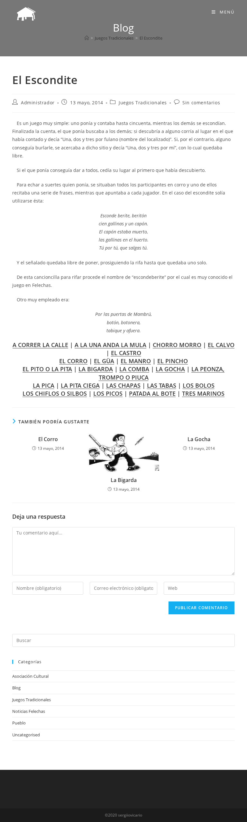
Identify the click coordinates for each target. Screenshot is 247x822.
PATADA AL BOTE (152, 393)
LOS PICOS (108, 393)
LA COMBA (134, 369)
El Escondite (151, 38)
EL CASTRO (126, 353)
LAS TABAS (161, 385)
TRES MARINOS (203, 393)
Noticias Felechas (28, 711)
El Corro (48, 439)
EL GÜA (104, 361)
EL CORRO (73, 361)
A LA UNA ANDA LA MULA (110, 345)
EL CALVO (221, 345)
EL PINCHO (172, 361)
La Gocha (199, 439)
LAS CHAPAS (123, 385)
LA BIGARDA (95, 369)
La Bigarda (124, 480)
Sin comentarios (201, 102)
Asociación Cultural (30, 676)
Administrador (38, 102)
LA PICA (43, 385)
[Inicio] (87, 38)
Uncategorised (26, 735)
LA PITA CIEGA (80, 385)
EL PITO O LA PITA (47, 369)
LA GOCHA (170, 369)
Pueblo (19, 723)
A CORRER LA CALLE (40, 345)
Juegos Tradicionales (143, 102)
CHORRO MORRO (177, 345)
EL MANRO (136, 361)
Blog (16, 688)
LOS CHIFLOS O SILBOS (55, 393)
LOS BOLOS (199, 385)
